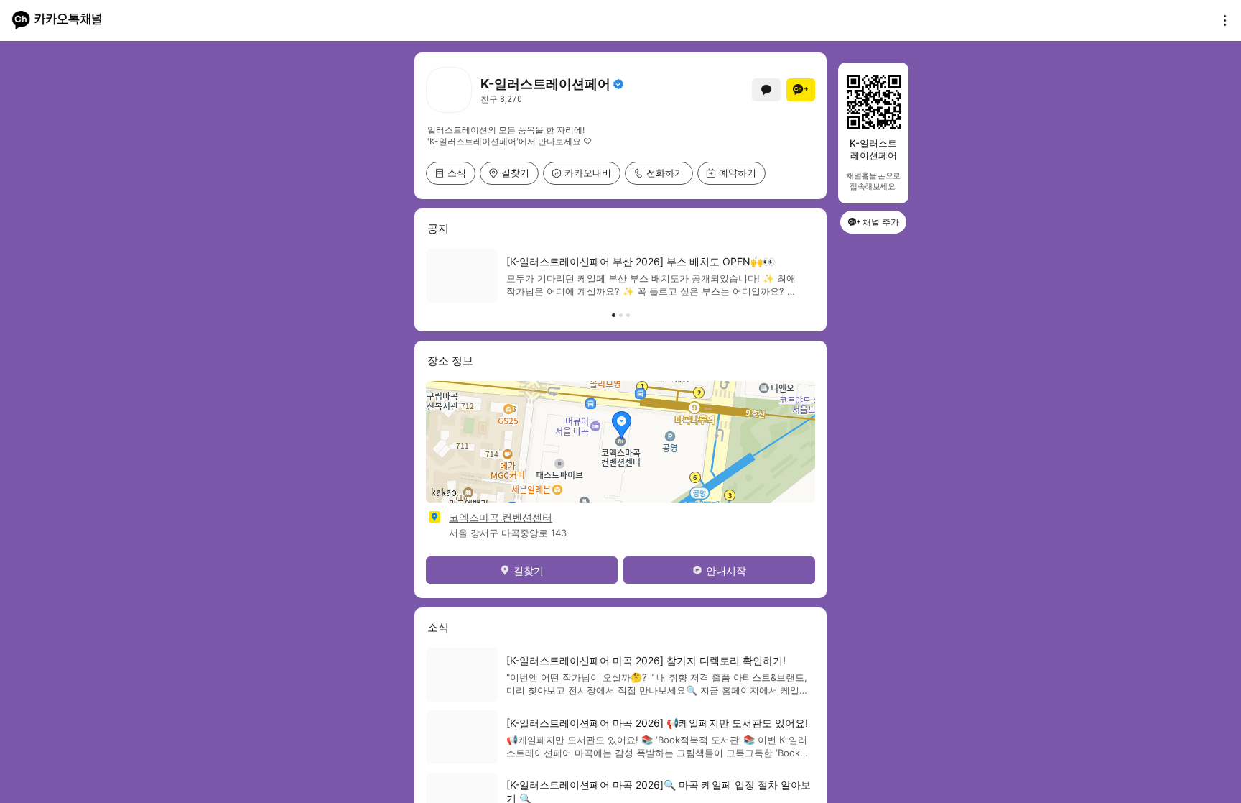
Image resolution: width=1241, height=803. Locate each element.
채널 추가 (881, 221)
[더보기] (1221, 20)
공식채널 (618, 84)
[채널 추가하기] (800, 89)
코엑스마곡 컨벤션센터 (500, 517)
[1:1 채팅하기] (766, 89)
